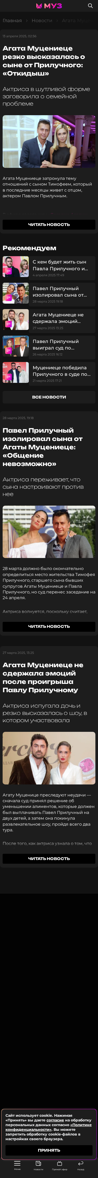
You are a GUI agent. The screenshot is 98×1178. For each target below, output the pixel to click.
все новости (49, 397)
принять (49, 1150)
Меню (17, 1169)
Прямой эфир (59, 1169)
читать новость (49, 224)
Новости (38, 1169)
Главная (12, 20)
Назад (80, 1169)
